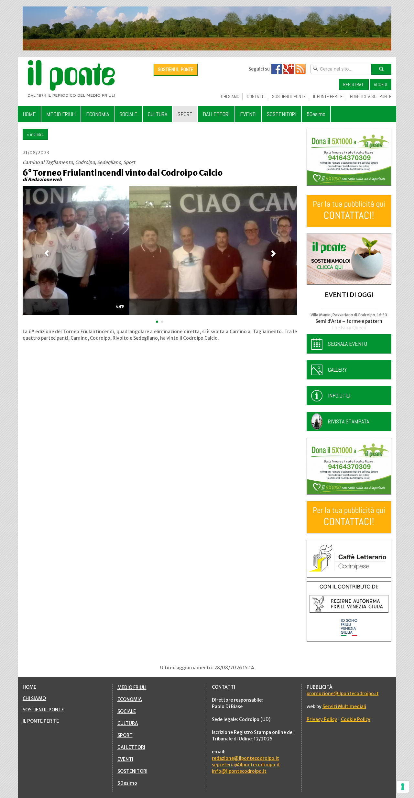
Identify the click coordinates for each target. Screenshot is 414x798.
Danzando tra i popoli (348, 328)
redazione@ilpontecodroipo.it (245, 758)
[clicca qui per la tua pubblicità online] (349, 211)
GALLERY (337, 369)
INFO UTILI (339, 395)
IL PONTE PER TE (41, 721)
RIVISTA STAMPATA (348, 421)
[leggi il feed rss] (300, 69)
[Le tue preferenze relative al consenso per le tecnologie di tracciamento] (403, 787)
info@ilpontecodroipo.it (239, 771)
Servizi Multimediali (344, 706)
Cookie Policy (355, 719)
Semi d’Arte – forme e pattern (348, 321)
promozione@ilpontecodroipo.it (343, 693)
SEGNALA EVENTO (347, 343)
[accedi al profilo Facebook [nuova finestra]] (276, 69)
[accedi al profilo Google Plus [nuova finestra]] (288, 69)
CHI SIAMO (34, 698)
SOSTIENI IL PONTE (175, 69)
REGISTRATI (354, 84)
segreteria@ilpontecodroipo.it (246, 765)
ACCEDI (380, 84)
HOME (29, 687)
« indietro (35, 134)
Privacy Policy (322, 719)
